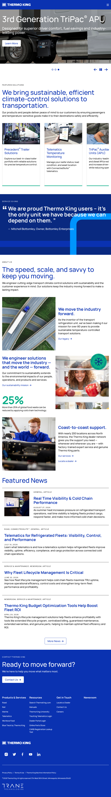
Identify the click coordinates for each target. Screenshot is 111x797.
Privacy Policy (7, 773)
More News (54, 641)
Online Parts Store (37, 725)
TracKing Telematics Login (40, 716)
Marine (5, 711)
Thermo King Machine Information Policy (41, 773)
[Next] (106, 69)
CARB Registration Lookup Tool (40, 730)
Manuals (33, 707)
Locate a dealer (66, 461)
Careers (60, 711)
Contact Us (11, 679)
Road (4, 702)
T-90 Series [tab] (52, 69)
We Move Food (8, 720)
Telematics (7, 716)
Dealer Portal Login (37, 720)
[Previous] (95, 69)
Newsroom (90, 697)
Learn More (11, 43)
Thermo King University (39, 711)
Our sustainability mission (15, 385)
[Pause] (100, 69)
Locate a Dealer (63, 702)
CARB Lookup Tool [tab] (55, 69)
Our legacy (64, 338)
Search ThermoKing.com (40, 702)
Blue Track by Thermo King (13, 725)
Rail (3, 707)
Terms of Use (19, 773)
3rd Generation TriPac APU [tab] (58, 69)
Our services (64, 455)
